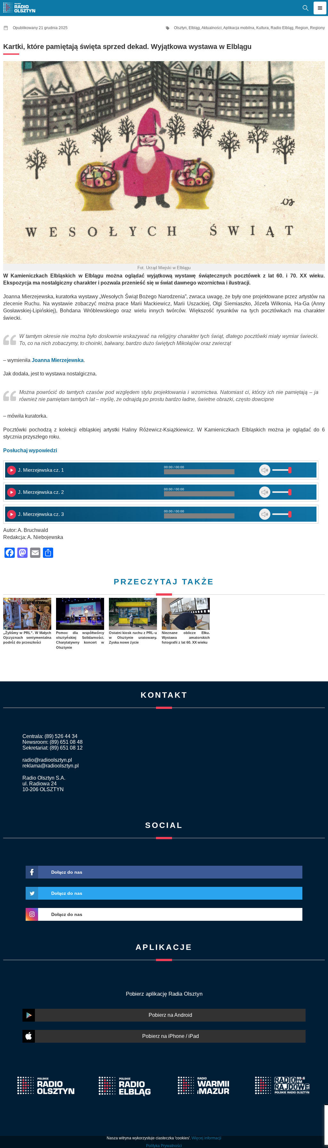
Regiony (317, 28)
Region (301, 28)
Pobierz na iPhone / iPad (170, 1036)
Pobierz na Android (170, 1015)
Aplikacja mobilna (238, 28)
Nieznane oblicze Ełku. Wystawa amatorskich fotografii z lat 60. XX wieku (186, 638)
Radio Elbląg (282, 28)
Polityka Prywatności (164, 1146)
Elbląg (194, 28)
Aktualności (211, 28)
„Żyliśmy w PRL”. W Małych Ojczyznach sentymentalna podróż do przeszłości (27, 638)
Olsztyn (180, 28)
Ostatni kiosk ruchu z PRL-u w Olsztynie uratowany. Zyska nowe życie (133, 638)
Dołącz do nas (66, 872)
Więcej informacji (206, 1138)
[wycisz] (264, 470)
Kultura (262, 28)
